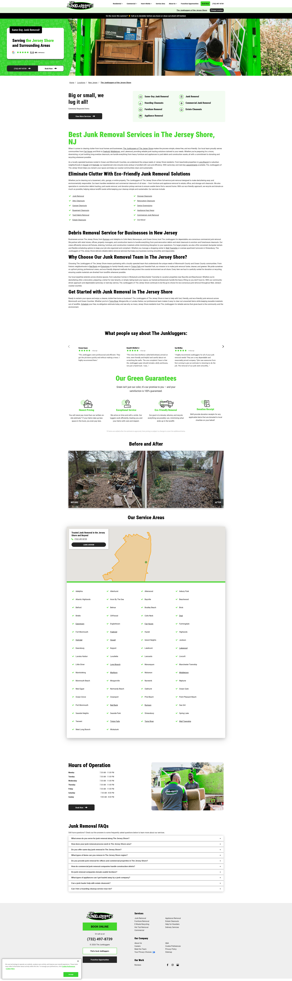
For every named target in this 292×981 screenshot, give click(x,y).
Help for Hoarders (172, 924)
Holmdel (95, 165)
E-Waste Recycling (141, 924)
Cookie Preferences (68, 966)
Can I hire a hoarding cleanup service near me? (91, 889)
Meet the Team (140, 949)
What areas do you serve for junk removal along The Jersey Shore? (100, 838)
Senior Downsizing (144, 205)
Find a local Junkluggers (99, 951)
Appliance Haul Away (145, 210)
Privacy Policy (171, 949)
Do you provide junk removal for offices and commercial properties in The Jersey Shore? (109, 861)
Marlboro (113, 672)
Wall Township (172, 248)
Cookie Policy (10, 969)
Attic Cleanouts (78, 201)
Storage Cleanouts (144, 196)
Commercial (139, 930)
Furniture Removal (141, 921)
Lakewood (183, 648)
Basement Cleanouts (80, 210)
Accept (71, 974)
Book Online (100, 926)
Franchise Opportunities (100, 960)
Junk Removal (78, 196)
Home (71, 82)
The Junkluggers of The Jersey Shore (138, 148)
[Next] (222, 346)
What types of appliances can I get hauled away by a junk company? (100, 878)
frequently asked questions (122, 832)
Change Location (217, 10)
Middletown (115, 151)
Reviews (137, 965)
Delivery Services (172, 927)
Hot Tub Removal (141, 927)
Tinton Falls (136, 266)
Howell (85, 165)
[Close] (78, 961)
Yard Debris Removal (80, 215)
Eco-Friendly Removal (166, 410)
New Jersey (93, 82)
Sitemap (168, 952)
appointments (191, 165)
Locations (81, 82)
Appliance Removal (173, 918)
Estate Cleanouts (79, 220)
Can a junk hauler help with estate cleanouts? (91, 883)
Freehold (106, 151)
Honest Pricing (86, 410)
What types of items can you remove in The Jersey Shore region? (99, 855)
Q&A (167, 943)
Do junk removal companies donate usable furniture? (94, 872)
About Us (138, 943)
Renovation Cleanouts (146, 201)
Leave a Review (88, 545)
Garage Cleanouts (79, 205)
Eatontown (105, 266)
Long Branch (204, 162)
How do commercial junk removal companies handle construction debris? (103, 866)
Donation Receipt (205, 409)
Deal (181, 616)
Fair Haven (88, 151)
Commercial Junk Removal (148, 215)
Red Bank (93, 266)
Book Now (49, 68)
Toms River (113, 301)
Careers (137, 946)
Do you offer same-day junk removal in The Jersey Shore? (96, 850)
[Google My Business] (177, 965)
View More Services (83, 116)
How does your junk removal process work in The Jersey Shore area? (101, 844)
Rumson (106, 239)
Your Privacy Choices (142, 952)
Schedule (84, 304)
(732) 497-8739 (20, 68)
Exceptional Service (126, 410)
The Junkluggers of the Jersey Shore (192, 10)
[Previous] (69, 346)
